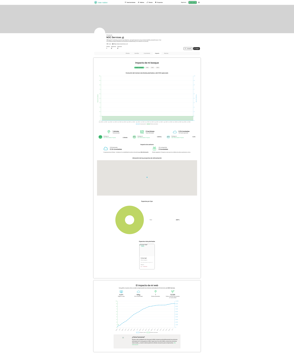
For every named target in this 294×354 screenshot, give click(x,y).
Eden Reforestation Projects (109, 137)
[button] (147, 177)
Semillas (137, 53)
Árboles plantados (155, 296)
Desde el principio (139, 67)
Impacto (157, 53)
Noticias (166, 53)
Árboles (128, 53)
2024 (158, 67)
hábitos (142, 2)
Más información (144, 152)
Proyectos (160, 2)
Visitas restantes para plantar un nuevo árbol (173, 297)
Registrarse (183, 2)
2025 (152, 67)
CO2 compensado (138, 296)
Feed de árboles (131, 2)
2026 (147, 67)
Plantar (151, 2)
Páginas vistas (121, 296)
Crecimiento (147, 53)
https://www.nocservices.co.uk (121, 44)
